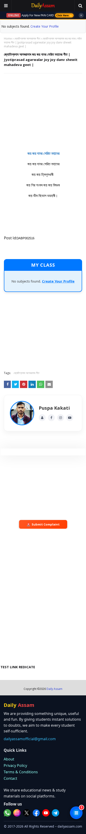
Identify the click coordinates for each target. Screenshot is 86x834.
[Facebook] (51, 417)
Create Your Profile (45, 26)
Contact (10, 778)
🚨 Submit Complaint (43, 524)
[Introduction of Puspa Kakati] (22, 413)
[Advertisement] (43, 110)
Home (8, 38)
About (9, 759)
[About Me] (42, 417)
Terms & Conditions (21, 771)
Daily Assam (54, 689)
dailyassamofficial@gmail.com (30, 738)
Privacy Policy (15, 765)
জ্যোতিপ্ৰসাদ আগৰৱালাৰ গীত (27, 38)
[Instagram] (60, 417)
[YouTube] (69, 417)
